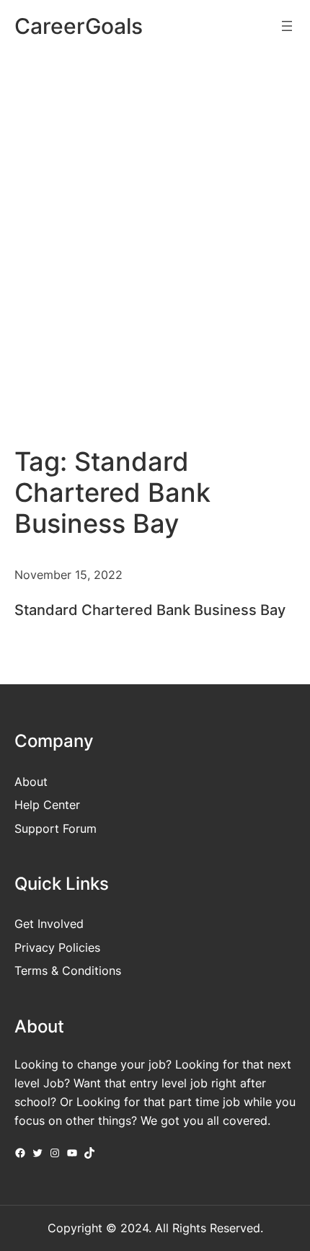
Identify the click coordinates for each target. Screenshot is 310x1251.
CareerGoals (78, 26)
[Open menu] (287, 26)
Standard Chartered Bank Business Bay (149, 610)
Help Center (47, 804)
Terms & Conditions (67, 970)
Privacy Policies (57, 947)
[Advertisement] (155, 226)
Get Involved (49, 923)
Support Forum (55, 828)
